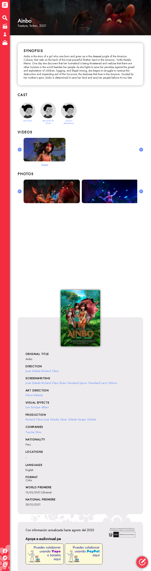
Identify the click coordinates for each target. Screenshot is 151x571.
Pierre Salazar (34, 395)
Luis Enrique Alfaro (37, 407)
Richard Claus (50, 371)
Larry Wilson (109, 383)
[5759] (52, 191)
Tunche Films (33, 432)
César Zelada (68, 419)
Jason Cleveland (90, 383)
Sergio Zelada (87, 419)
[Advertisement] (80, 248)
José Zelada (33, 371)
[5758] (110, 191)
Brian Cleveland (69, 383)
